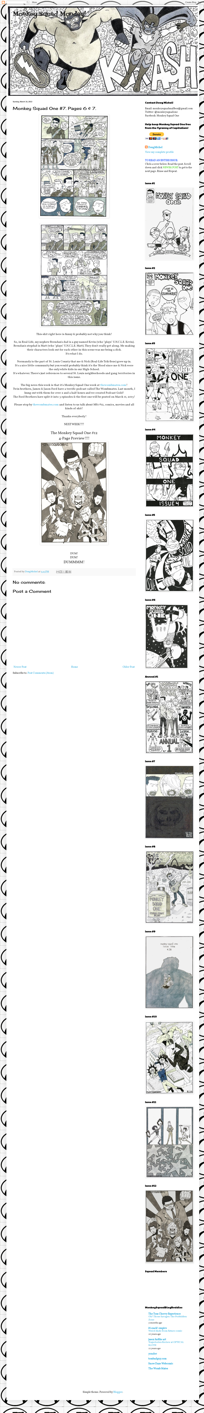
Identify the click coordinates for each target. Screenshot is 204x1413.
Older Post (129, 667)
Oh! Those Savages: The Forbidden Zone (167, 1318)
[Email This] (57, 571)
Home (74, 667)
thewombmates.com (113, 385)
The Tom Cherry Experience (164, 1314)
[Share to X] (63, 571)
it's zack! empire (157, 1328)
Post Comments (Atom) (41, 673)
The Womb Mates (158, 1368)
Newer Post (20, 667)
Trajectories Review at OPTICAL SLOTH (166, 1344)
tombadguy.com (157, 1359)
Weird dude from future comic (165, 1331)
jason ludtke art (157, 1339)
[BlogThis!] (60, 571)
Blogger (117, 1392)
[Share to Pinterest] (69, 571)
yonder (152, 1354)
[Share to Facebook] (66, 571)
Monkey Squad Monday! (49, 14)
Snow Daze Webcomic (160, 1363)
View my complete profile (159, 152)
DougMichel (155, 147)
